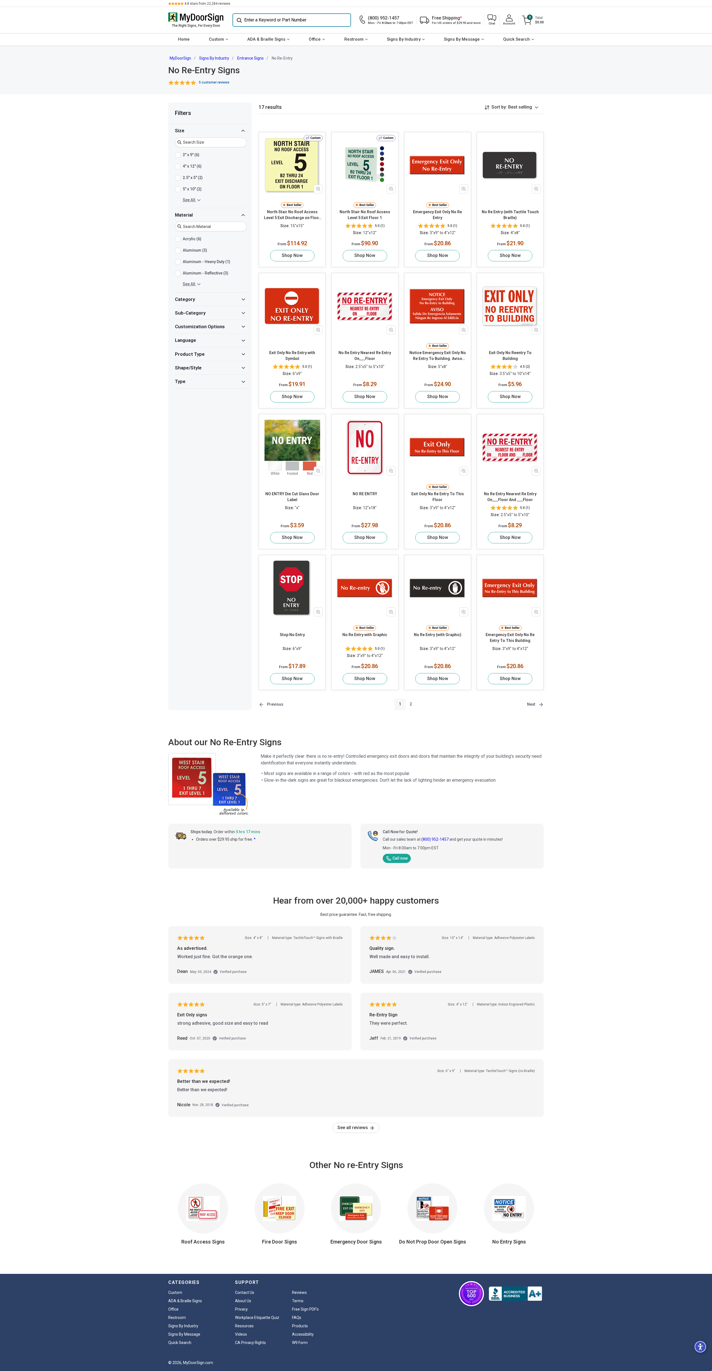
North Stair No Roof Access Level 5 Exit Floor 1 (365, 215)
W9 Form (300, 1342)
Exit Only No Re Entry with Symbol (292, 355)
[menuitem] (183, 39)
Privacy (241, 1309)
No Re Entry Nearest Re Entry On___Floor (364, 355)
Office (315, 39)
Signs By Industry (404, 39)
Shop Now (292, 255)
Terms (297, 1301)
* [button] (255, 839)
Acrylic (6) (192, 239)
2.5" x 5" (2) (193, 177)
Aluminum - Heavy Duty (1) (206, 261)
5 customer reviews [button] (214, 82)
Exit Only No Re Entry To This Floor (437, 497)
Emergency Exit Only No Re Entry (437, 215)
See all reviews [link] (353, 1127)
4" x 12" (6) (192, 166)
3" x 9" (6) (191, 154)
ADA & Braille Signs (266, 39)
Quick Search (516, 39)
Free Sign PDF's (305, 1309)
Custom (216, 39)
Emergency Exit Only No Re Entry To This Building (510, 637)
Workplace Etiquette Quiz (257, 1317)
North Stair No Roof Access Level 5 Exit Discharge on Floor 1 (292, 215)
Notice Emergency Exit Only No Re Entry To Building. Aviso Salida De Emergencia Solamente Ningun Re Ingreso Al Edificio (437, 356)
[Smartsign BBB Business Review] (515, 1293)
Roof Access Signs (203, 1242)
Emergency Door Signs (356, 1242)
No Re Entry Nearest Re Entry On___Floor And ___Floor (510, 497)
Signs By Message (462, 39)
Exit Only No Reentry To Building (510, 355)
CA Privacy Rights (250, 1342)
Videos (241, 1334)
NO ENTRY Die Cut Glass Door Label (292, 497)
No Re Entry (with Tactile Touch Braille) (510, 215)
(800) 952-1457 (435, 839)
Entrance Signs (250, 58)
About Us (243, 1301)
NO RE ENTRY (365, 494)
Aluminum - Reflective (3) (205, 273)
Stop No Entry (292, 634)
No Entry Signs (509, 1242)
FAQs (296, 1317)
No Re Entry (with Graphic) (437, 634)
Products (300, 1326)
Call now (400, 858)
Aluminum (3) (195, 250)
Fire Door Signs (279, 1242)
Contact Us (244, 1292)
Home (184, 39)
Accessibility (303, 1334)
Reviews (299, 1292)
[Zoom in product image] (318, 189)
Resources (244, 1326)
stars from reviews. (207, 4)
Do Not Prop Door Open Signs (432, 1242)
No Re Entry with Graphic (364, 634)
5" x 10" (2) (192, 189)
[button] (492, 20)
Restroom (354, 39)
